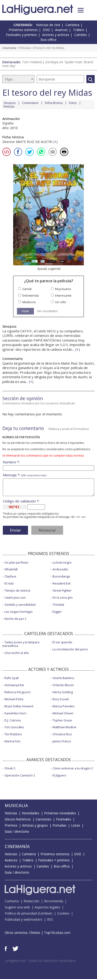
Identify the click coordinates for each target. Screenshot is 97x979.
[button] (81, 10)
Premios (11, 825)
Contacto (12, 901)
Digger (57, 611)
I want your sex (15, 597)
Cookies (63, 913)
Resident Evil (61, 583)
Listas (75, 825)
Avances (61, 30)
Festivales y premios (21, 34)
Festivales (63, 819)
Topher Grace (62, 720)
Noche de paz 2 (15, 619)
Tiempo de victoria (17, 590)
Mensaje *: (24, 475)
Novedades (30, 813)
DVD (46, 30)
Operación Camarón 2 (19, 775)
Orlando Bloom (63, 685)
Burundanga (61, 576)
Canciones (43, 819)
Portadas (59, 825)
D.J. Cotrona (12, 720)
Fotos (73, 103)
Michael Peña (13, 699)
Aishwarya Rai (14, 685)
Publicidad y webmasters (23, 919)
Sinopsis (10, 103)
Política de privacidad (21, 913)
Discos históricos (18, 819)
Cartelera (72, 25)
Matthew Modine (64, 727)
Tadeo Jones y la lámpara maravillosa (20, 644)
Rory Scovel (61, 699)
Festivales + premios (54, 860)
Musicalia (16, 805)
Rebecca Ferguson (17, 692)
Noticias (9, 106)
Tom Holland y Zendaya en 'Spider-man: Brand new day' (47, 64)
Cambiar (45, 913)
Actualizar (67, 403)
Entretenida (30, 296)
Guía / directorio (17, 831)
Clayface (10, 576)
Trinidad (58, 604)
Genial (27, 289)
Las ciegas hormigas (18, 611)
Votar (25, 311)
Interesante (63, 296)
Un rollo (60, 302)
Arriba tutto (60, 569)
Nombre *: (11, 462)
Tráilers (78, 30)
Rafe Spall (11, 678)
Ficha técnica (54, 103)
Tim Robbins (13, 734)
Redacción (31, 901)
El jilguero (59, 775)
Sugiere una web (17, 907)
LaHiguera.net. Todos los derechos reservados (40, 960)
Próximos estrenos (23, 30)
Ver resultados (47, 311)
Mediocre (29, 302)
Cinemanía (9, 48)
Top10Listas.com (57, 932)
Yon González (14, 727)
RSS (50, 919)
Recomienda (53, 901)
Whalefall (11, 569)
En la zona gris (63, 597)
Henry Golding (63, 692)
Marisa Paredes (64, 706)
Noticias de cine (48, 25)
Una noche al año (16, 653)
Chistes (34, 932)
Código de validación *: (21, 501)
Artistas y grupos (35, 825)
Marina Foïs (12, 741)
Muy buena (63, 289)
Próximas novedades (60, 813)
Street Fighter (62, 590)
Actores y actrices (55, 34)
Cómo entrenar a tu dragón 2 (73, 768)
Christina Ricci (62, 734)
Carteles (80, 34)
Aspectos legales (47, 907)
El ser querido (62, 642)
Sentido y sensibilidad (20, 604)
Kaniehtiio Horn (15, 713)
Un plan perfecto (16, 562)
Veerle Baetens (63, 678)
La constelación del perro (70, 649)
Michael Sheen (63, 713)
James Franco (62, 741)
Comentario (30, 103)
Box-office (48, 39)
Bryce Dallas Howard (18, 706)
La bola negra (62, 562)
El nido (9, 583)
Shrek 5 (9, 768)
